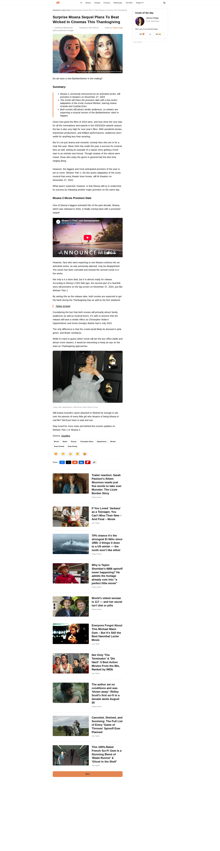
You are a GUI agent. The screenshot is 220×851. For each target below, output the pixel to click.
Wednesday (118, 3)
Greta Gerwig (72, 446)
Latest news (66, 10)
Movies (88, 3)
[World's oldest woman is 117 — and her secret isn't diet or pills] (88, 606)
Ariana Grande (59, 446)
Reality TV (139, 3)
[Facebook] (62, 462)
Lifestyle (97, 3)
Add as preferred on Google (63, 30)
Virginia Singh (117, 28)
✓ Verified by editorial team (63, 28)
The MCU (129, 3)
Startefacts (56, 10)
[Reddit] (75, 462)
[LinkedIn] (81, 462)
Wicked (112, 441)
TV (81, 3)
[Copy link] (94, 462)
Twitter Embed (63, 306)
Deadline (65, 435)
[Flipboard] (88, 462)
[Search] (164, 3)
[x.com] (68, 462)
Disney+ (74, 441)
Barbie (65, 441)
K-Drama (107, 3)
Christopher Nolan (86, 441)
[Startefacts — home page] (58, 2)
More (88, 774)
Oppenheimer (102, 441)
